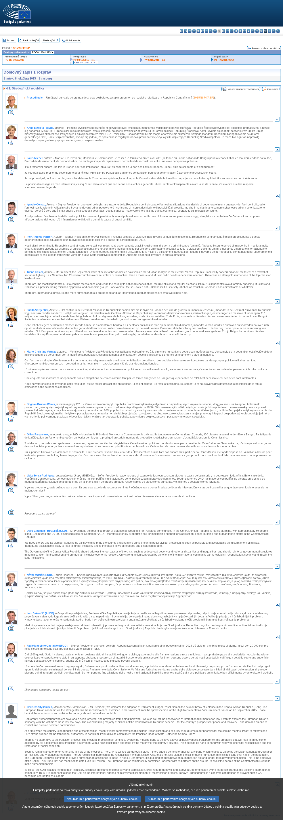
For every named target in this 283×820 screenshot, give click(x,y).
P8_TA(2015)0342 (224, 60)
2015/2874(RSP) (22, 48)
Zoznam (11, 40)
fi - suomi (273, 31)
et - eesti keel (202, 31)
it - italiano (227, 31)
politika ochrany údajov (197, 806)
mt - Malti (244, 31)
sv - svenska (278, 31)
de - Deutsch (198, 31)
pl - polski (252, 31)
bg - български (181, 31)
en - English (210, 31)
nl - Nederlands (248, 31)
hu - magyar (240, 31)
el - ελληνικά (206, 31)
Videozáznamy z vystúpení (243, 89)
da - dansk (194, 31)
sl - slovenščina (269, 31)
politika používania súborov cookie (237, 806)
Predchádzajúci (31, 40)
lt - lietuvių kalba (236, 31)
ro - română (261, 31)
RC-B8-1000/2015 (14, 60)
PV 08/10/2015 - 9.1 (154, 60)
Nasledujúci (49, 40)
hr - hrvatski (223, 31)
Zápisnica (272, 89)
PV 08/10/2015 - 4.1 (84, 60)
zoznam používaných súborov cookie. (141, 812)
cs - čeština (189, 31)
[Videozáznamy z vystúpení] (11, 114)
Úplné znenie (73, 40)
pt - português (257, 31)
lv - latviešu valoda (231, 31)
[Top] (277, 120)
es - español (185, 31)
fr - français (215, 31)
